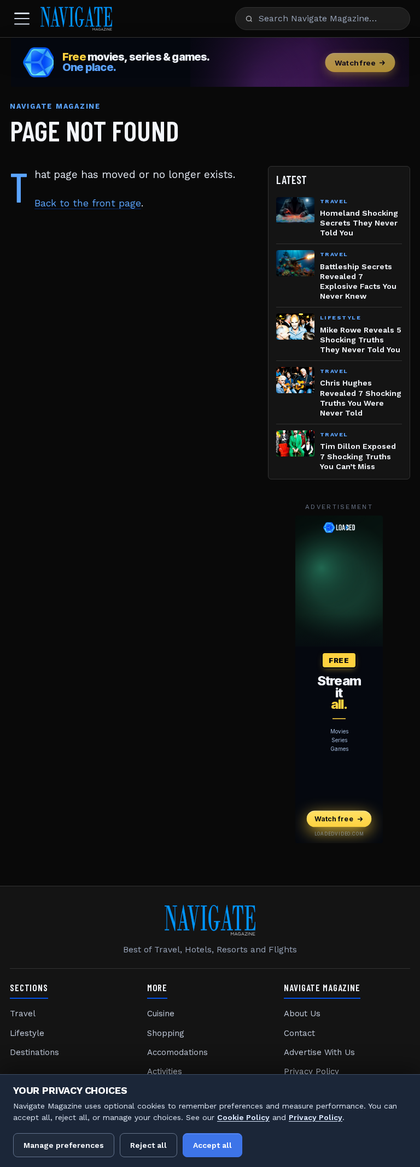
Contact (299, 1033)
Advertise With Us (319, 1052)
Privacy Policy (311, 1071)
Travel (23, 1013)
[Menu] (22, 18)
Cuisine (160, 1013)
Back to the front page (87, 203)
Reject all (148, 1145)
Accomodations (177, 1052)
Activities (164, 1071)
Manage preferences (64, 1145)
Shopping (165, 1033)
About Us (302, 1013)
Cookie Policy (243, 1117)
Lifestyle (27, 1033)
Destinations (34, 1052)
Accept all (212, 1145)
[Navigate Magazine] (76, 19)
